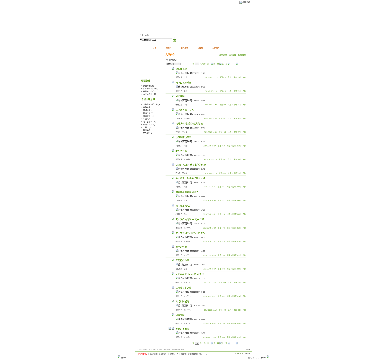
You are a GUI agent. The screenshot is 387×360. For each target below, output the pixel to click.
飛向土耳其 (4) (149, 125)
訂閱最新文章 (180, 38)
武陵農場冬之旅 (183, 287)
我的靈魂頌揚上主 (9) (151, 105)
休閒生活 (179, 77)
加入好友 (143, 38)
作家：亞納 (144, 35)
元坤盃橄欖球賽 (183, 82)
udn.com (247, 353)
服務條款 (171, 354)
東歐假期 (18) (148, 116)
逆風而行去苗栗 (149, 92)
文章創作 (167, 48)
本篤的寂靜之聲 (149, 94)
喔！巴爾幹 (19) (149, 122)
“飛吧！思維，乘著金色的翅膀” (191, 164)
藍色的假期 (181, 246)
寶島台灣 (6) (148, 113)
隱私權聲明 (192, 354)
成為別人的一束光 (185, 110)
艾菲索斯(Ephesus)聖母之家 (190, 274)
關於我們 (153, 354)
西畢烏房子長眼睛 (150, 89)
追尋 (143, 18)
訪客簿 (200, 48)
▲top (248, 349)
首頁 (154, 48)
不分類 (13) (147, 133)
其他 (185, 77)
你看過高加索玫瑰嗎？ (187, 192)
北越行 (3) (147, 127)
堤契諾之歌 (181, 151)
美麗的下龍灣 (148, 86)
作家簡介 (216, 48)
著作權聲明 (181, 354)
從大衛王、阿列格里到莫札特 (190, 178)
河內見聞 (180, 315)
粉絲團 (124, 358)
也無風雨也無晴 (183, 137)
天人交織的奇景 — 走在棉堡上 (191, 219)
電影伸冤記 (181, 69)
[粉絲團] (119, 356)
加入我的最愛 (168, 38)
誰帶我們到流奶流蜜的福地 (189, 123)
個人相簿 (184, 48)
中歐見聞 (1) (148, 119)
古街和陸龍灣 (182, 301)
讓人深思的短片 (183, 205)
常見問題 (162, 354)
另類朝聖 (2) (148, 107)
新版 (157, 18)
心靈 (185, 200)
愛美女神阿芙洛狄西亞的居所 (190, 233)
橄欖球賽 (180, 96)
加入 (255, 358)
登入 (250, 358)
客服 (200, 354)
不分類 (178, 132)
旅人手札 (187, 159)
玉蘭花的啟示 (182, 260)
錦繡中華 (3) (148, 110)
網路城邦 (246, 2)
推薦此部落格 (154, 38)
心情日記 (187, 118)
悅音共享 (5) (148, 130)
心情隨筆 (179, 118)
